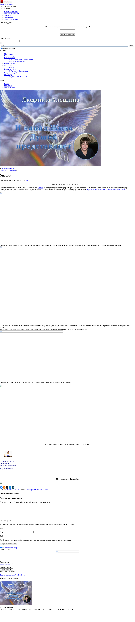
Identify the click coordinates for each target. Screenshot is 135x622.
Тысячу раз (8, 15)
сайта (80, 184)
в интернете (12, 48)
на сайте (4, 48)
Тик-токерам (8, 17)
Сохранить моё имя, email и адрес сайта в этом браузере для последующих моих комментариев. (37, 540)
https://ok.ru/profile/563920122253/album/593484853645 (105, 189)
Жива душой (8, 54)
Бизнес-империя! (10, 56)
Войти (6, 84)
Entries (8, 86)
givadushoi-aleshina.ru (7, 4)
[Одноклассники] (4, 487)
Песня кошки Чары (11, 12)
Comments (9, 87)
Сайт (2, 536)
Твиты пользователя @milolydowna (12, 575)
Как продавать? (9, 63)
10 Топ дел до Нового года (18, 71)
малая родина (31, 490)
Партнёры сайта (10, 69)
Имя (2, 528)
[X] (7, 487)
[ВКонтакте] (1, 487)
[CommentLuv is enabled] (10, 548)
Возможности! (9, 58)
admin (27, 180)
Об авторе (7, 65)
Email (2, 532)
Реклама (11, 67)
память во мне (42, 490)
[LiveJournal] (13, 487)
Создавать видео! (10, 73)
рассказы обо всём (13, 490)
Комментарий (5, 521)
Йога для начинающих (16, 61)
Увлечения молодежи (9, 168)
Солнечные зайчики (11, 13)
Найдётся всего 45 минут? (17, 77)
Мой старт (8, 75)
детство (40, 188)
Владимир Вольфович (8, 170)
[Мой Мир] (10, 487)
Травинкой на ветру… (12, 19)
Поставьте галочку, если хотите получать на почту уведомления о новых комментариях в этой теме (38, 524)
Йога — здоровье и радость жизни (20, 60)
